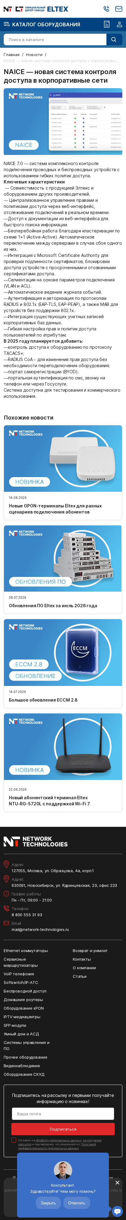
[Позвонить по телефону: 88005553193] (106, 9)
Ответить (76, 1203)
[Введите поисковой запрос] (114, 39)
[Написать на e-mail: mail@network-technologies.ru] (118, 9)
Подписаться (63, 1129)
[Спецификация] (106, 24)
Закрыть (48, 1203)
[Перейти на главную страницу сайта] (36, 9)
